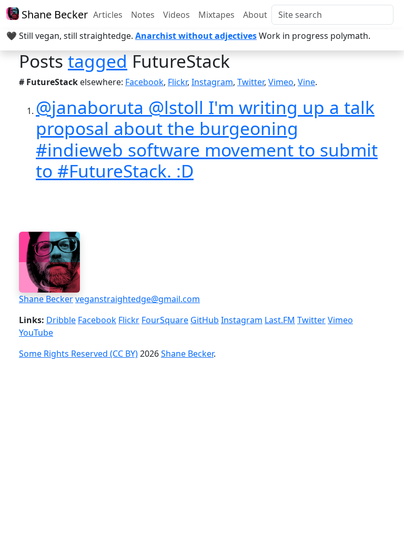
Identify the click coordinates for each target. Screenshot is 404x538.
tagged (97, 61)
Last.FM (280, 320)
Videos (176, 14)
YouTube (36, 332)
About (255, 14)
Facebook (144, 82)
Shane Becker (49, 14)
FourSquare (165, 320)
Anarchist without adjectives (196, 36)
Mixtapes (216, 14)
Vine (306, 82)
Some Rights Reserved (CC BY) (78, 353)
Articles (108, 14)
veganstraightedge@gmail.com (137, 299)
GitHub (204, 320)
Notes (143, 14)
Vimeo (281, 82)
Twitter (250, 82)
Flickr (177, 82)
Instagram (212, 82)
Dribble (61, 320)
